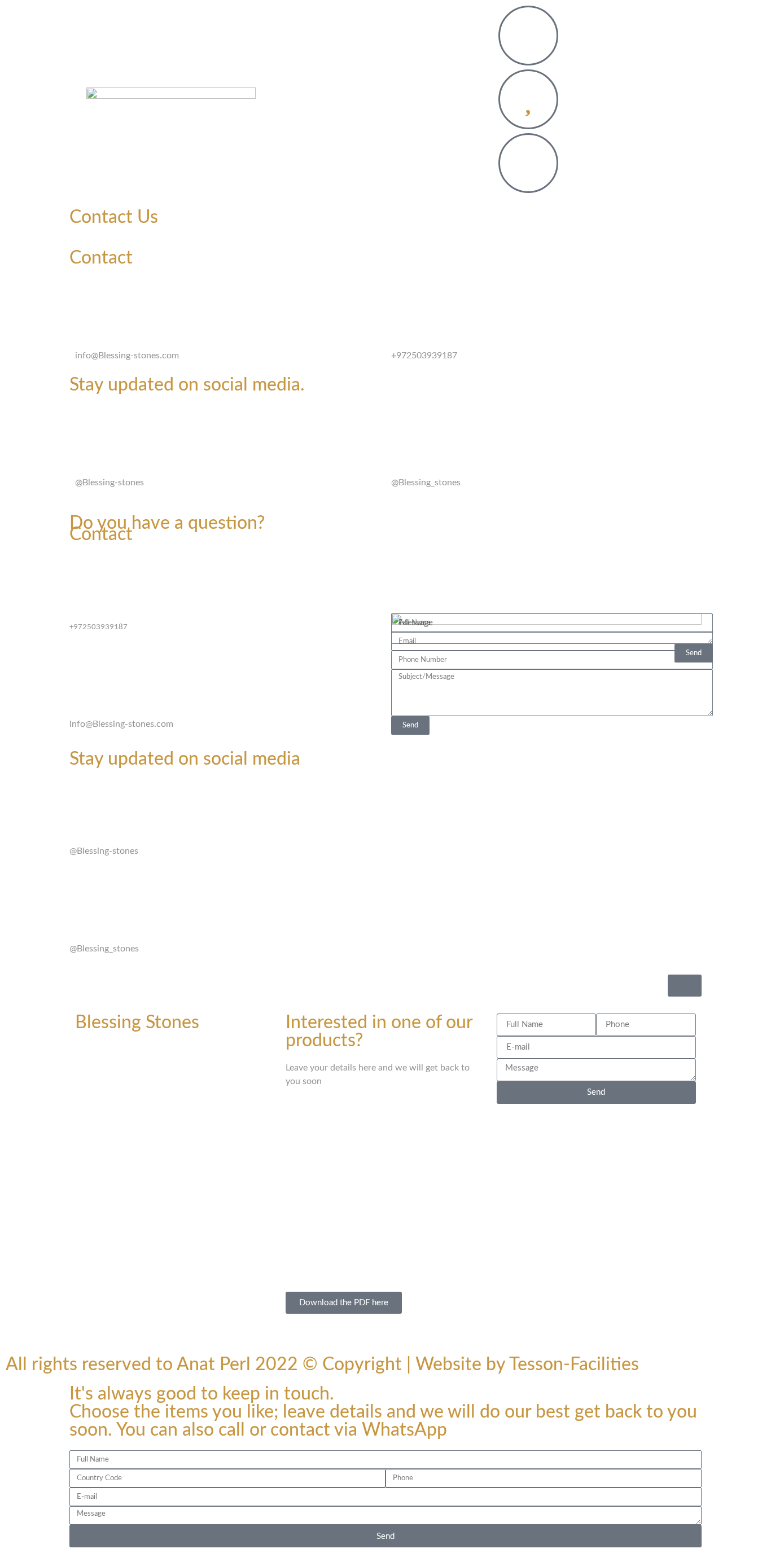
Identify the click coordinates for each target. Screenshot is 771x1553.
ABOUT (454, 75)
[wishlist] (528, 99)
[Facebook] (89, 425)
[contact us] (528, 35)
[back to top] (685, 986)
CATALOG (339, 101)
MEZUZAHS (326, 75)
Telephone (428, 329)
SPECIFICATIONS (417, 101)
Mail (90, 329)
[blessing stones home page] (171, 101)
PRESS (385, 127)
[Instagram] (405, 425)
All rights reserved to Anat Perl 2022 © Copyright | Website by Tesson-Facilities (322, 1364)
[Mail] (89, 298)
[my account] (528, 163)
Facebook (108, 456)
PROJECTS (395, 75)
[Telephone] (405, 298)
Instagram (425, 456)
